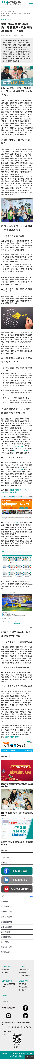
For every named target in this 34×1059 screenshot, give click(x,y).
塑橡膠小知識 (7, 947)
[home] (11, 1)
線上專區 (17, 523)
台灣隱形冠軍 (7, 952)
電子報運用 (6, 932)
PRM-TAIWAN (18, 446)
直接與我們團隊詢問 (12, 737)
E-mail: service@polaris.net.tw (12, 1034)
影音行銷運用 (7, 917)
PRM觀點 (5, 902)
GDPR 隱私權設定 (29, 1056)
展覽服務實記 (7, 922)
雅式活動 (5, 942)
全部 (31, 896)
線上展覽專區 (19, 469)
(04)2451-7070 (6, 1032)
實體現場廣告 (7, 937)
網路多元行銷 (6, 20)
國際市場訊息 (7, 907)
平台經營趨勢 (7, 927)
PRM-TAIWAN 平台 (20, 451)
